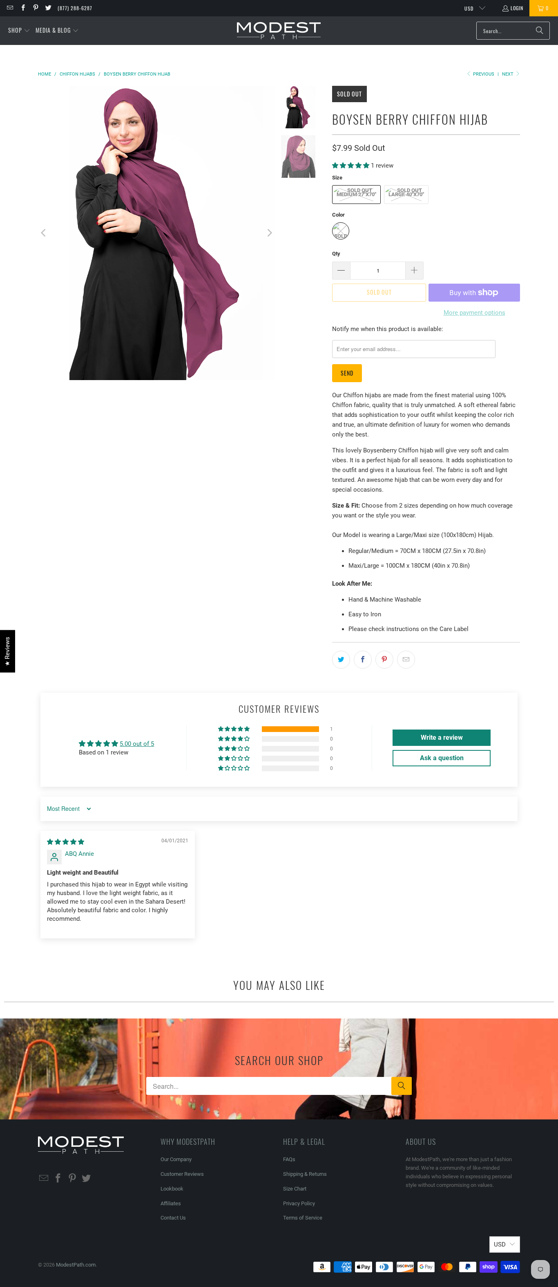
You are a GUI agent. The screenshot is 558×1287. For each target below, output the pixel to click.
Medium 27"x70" (356, 194)
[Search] (539, 31)
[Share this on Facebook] (363, 660)
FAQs (289, 1159)
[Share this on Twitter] (341, 660)
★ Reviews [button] (7, 651)
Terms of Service (302, 1218)
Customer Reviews (182, 1174)
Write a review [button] (442, 737)
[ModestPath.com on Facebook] (22, 7)
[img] (65, 842)
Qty (336, 254)
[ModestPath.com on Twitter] (48, 7)
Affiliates (171, 1203)
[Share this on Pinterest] (384, 660)
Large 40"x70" (406, 194)
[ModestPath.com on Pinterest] (35, 7)
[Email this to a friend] (406, 660)
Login (517, 7)
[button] (19, 30)
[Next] (269, 233)
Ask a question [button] (442, 758)
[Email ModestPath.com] (9, 7)
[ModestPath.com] (279, 31)
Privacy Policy (299, 1203)
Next (508, 74)
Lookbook (172, 1189)
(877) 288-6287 (75, 7)
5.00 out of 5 (137, 744)
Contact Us (173, 1218)
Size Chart (294, 1189)
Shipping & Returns (305, 1174)
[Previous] (44, 233)
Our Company (176, 1159)
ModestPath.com (76, 1265)
